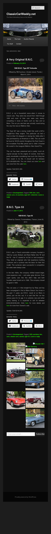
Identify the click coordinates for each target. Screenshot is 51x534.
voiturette (34, 195)
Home (9, 39)
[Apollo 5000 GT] (16, 400)
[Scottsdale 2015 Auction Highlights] (35, 419)
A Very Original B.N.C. (20, 59)
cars (37, 193)
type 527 (27, 195)
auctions (36, 334)
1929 (30, 334)
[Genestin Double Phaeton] (16, 372)
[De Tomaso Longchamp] (35, 381)
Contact (18, 44)
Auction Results (29, 39)
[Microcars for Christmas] (35, 369)
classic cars (11, 195)
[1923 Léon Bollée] (35, 358)
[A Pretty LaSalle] (16, 352)
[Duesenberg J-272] (35, 399)
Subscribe (40, 434)
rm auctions (20, 195)
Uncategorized (18, 193)
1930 (30, 193)
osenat (21, 336)
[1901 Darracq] (31, 346)
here (39, 161)
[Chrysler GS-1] (38, 344)
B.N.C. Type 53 (15, 207)
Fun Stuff (10, 44)
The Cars (17, 39)
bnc (34, 193)
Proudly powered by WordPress (25, 497)
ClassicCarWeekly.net (21, 14)
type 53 (27, 336)
